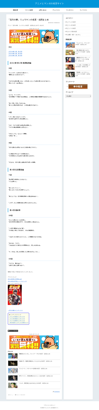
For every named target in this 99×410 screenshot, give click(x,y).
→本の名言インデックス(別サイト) (18, 322)
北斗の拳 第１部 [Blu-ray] (15, 279)
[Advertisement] (76, 122)
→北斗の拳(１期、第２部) (15, 51)
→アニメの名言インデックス (17, 316)
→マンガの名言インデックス (17, 318)
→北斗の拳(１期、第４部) (15, 55)
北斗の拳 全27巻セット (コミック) (17, 281)
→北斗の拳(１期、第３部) (15, 53)
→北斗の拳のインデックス (15, 310)
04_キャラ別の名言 (14, 330)
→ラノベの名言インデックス (17, 320)
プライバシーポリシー (49, 405)
